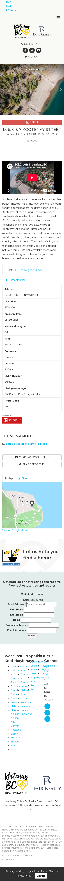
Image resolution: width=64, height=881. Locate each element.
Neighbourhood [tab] (33, 270)
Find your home (11, 564)
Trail (13, 745)
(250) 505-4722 (32, 44)
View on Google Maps (14, 530)
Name (16, 619)
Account (33, 57)
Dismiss (41, 876)
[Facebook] (25, 50)
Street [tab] (24, 478)
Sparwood (26, 714)
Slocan (15, 741)
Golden (25, 698)
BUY (8, 1)
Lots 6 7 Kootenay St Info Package (26, 443)
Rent (33, 685)
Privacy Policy (8, 859)
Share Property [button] (33, 464)
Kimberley (26, 706)
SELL (8, 5)
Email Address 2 (16, 630)
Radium (25, 710)
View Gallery (33, 69)
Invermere (26, 702)
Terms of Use (47, 871)
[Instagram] (32, 50)
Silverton (16, 737)
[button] (4, 89)
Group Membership (16, 625)
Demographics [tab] (16, 279)
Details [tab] (11, 270)
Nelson (15, 718)
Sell (33, 689)
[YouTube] (39, 50)
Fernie (24, 694)
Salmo (14, 733)
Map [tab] (10, 478)
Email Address (17, 604)
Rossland (16, 729)
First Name (16, 609)
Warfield (15, 749)
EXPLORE (11, 9)
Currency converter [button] (34, 457)
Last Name (16, 614)
